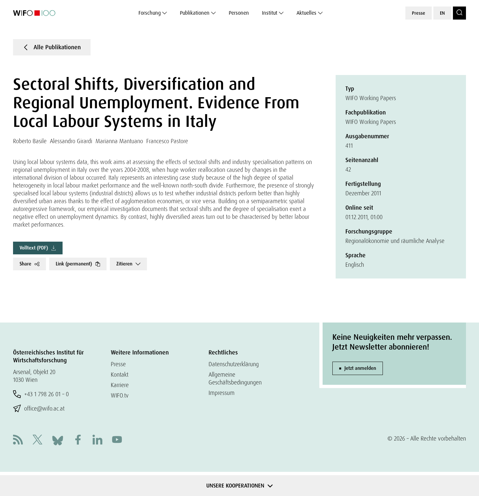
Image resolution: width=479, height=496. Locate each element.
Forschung (149, 12)
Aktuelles (306, 12)
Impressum (222, 393)
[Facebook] (78, 440)
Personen (239, 12)
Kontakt (119, 374)
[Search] (459, 13)
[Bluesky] (57, 439)
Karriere (120, 385)
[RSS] (18, 440)
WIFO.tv (120, 395)
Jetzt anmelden (360, 368)
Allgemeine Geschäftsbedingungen (235, 378)
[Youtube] (117, 440)
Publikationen (195, 12)
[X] (37, 440)
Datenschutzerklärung (234, 364)
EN (442, 13)
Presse (418, 13)
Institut (269, 12)
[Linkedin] (97, 440)
